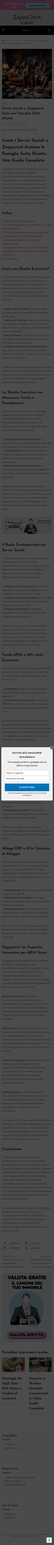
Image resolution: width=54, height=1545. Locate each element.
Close (52, 748)
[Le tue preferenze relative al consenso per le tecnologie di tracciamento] (49, 1540)
